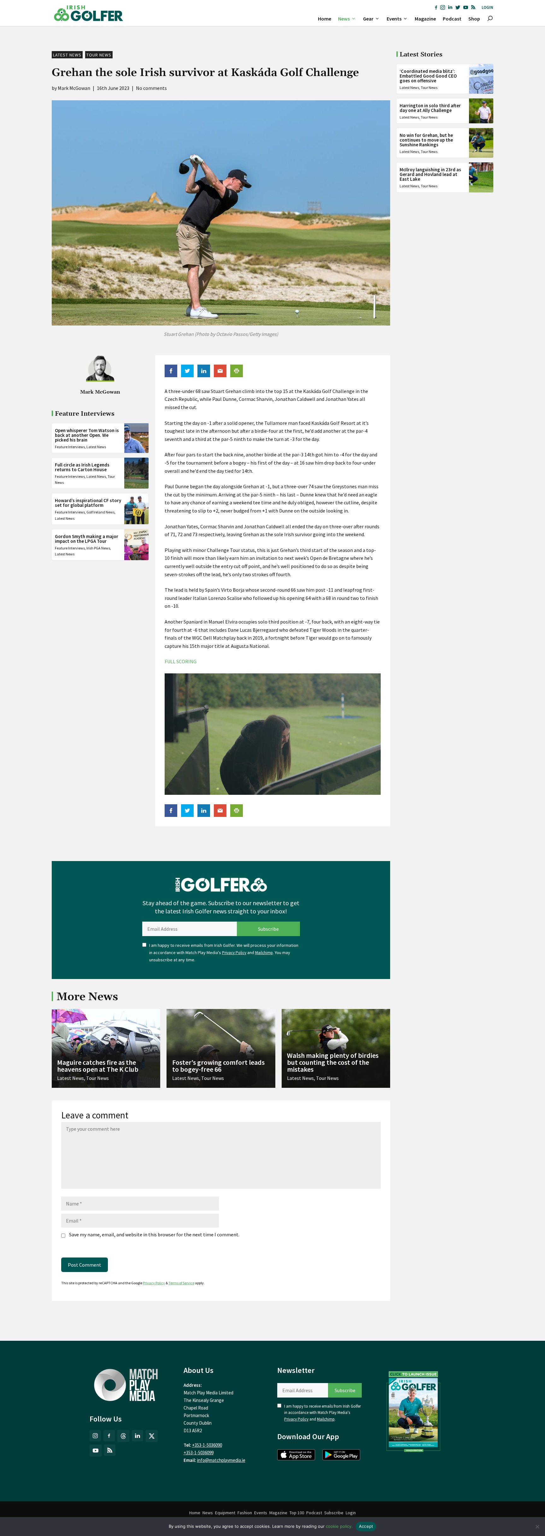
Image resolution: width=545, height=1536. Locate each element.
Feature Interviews (70, 446)
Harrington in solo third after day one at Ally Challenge (430, 108)
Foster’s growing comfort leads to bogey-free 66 (218, 1066)
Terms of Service (181, 1283)
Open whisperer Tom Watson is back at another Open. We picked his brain (87, 435)
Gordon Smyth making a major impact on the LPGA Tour (86, 538)
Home (324, 18)
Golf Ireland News (100, 512)
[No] (537, 1526)
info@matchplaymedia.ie (221, 1460)
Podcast (452, 18)
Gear (368, 18)
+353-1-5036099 (199, 1453)
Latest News (67, 55)
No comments (151, 88)
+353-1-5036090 (207, 1445)
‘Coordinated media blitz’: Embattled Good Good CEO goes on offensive (428, 76)
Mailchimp (264, 952)
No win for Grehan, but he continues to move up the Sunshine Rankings (426, 140)
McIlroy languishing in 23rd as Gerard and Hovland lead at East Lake (430, 174)
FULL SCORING (180, 661)
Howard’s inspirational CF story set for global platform (88, 502)
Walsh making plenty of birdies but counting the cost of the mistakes (332, 1062)
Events (394, 18)
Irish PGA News (98, 547)
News (344, 18)
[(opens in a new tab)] (413, 1410)
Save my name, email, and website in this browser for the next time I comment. (154, 1234)
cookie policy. (339, 1526)
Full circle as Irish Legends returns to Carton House (82, 467)
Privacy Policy (234, 952)
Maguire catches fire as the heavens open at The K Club (97, 1066)
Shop (474, 18)
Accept (366, 1526)
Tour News (98, 55)
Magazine (425, 18)
